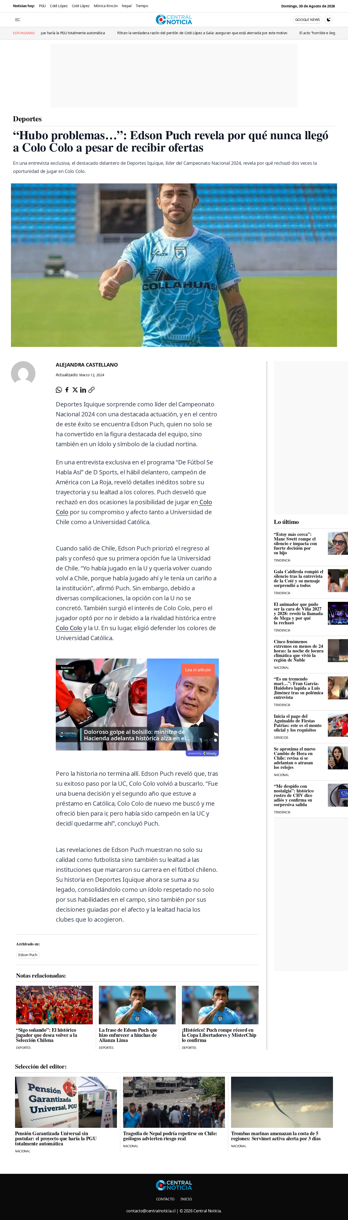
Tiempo (142, 5)
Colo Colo (69, 628)
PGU (42, 5)
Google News (307, 19)
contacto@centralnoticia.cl (151, 1211)
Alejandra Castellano (87, 364)
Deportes (27, 118)
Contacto (165, 1198)
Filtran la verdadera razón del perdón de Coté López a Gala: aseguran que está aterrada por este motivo (157, 32)
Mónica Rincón (106, 5)
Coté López (59, 5)
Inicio (186, 1198)
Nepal (126, 5)
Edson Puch (27, 954)
